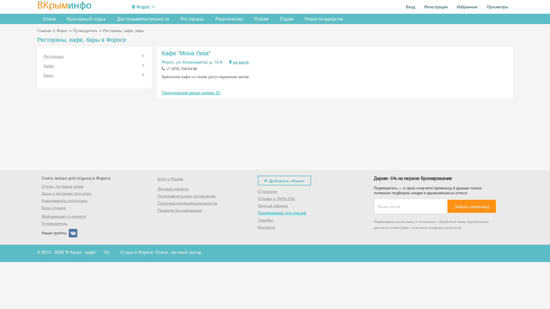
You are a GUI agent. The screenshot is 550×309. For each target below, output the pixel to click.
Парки (286, 18)
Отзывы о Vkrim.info (276, 198)
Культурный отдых (86, 18)
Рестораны (192, 18)
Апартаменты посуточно (64, 200)
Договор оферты (173, 188)
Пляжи (261, 18)
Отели (49, 18)
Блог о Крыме (170, 178)
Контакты (266, 227)
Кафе (94, 65)
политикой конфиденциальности (436, 228)
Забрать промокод (471, 206)
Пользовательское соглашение (187, 196)
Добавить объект (287, 180)
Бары (94, 75)
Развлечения (229, 18)
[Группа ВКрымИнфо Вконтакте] (73, 232)
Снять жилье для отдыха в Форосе (76, 178)
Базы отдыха (54, 207)
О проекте (267, 191)
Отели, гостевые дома (62, 186)
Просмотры (497, 7)
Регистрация (436, 7)
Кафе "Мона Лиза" (186, 53)
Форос (143, 6)
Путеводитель (85, 30)
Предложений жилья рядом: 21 (191, 92)
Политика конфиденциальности (187, 203)
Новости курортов (324, 18)
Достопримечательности (143, 18)
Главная (44, 30)
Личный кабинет (273, 205)
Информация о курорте (64, 216)
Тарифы (265, 220)
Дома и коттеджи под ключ (66, 193)
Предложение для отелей (282, 212)
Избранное (467, 7)
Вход (410, 7)
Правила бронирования (180, 210)
